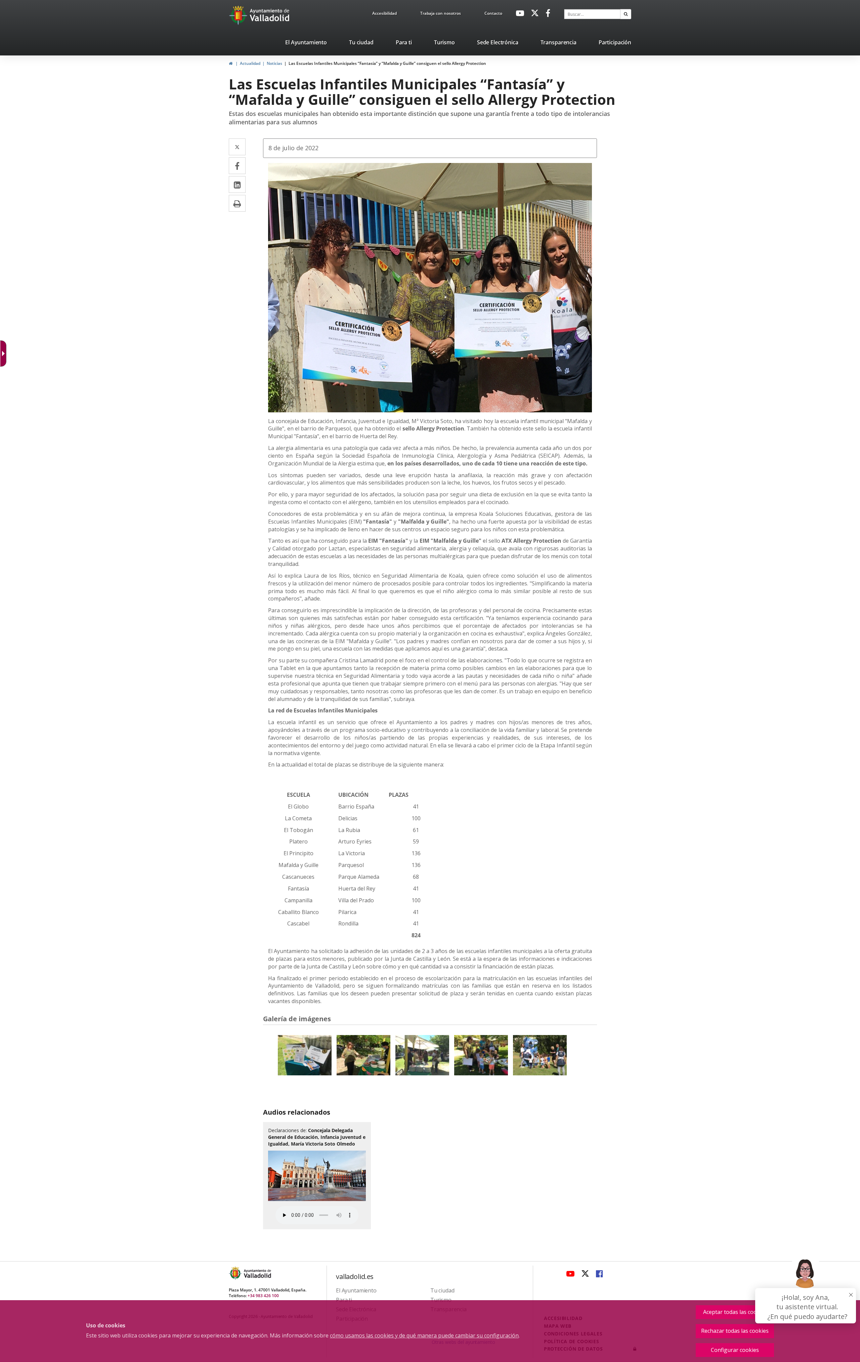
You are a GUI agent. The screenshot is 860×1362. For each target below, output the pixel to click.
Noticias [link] (274, 63)
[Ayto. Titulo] (257, 1273)
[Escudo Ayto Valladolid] (236, 1273)
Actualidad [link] (250, 63)
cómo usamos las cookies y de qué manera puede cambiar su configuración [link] (424, 1335)
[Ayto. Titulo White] (269, 15)
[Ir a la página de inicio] (239, 15)
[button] (625, 14)
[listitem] (306, 44)
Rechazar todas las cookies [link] (735, 1330)
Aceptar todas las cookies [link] (735, 1312)
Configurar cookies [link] (735, 1350)
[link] (384, 14)
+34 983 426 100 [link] (263, 1295)
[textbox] (592, 14)
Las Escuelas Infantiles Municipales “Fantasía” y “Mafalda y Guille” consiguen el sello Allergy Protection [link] (387, 63)
